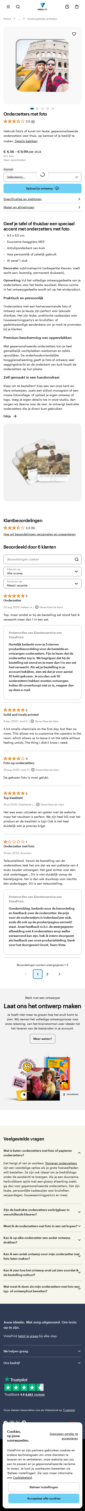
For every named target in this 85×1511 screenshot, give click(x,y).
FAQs (7, 416)
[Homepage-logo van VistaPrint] (42, 6)
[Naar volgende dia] (79, 65)
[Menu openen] (8, 7)
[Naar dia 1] (32, 108)
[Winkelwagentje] (77, 6)
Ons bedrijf (11, 1363)
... (19, 18)
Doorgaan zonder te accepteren (64, 1436)
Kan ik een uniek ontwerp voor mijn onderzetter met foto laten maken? (41, 1256)
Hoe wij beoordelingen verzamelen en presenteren (39, 534)
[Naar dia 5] (53, 108)
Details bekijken (26, 141)
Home (7, 18)
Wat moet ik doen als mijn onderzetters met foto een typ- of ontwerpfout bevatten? (41, 1289)
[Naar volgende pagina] (59, 974)
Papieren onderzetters (61, 1163)
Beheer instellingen (44, 1487)
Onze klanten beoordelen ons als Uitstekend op (39, 1409)
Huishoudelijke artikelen (42, 18)
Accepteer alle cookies (44, 1498)
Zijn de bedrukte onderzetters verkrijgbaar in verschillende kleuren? (36, 1212)
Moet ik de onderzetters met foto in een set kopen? (40, 1226)
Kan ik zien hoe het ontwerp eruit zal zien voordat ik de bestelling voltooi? (41, 1272)
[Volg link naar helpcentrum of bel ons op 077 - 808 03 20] (67, 6)
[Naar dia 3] (42, 108)
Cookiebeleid (22, 1477)
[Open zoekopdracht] (18, 6)
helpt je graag (28, 1336)
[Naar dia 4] (47, 108)
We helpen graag (15, 1351)
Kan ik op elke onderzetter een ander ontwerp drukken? (36, 1240)
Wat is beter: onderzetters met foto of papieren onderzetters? (37, 1153)
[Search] (77, 559)
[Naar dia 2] (37, 108)
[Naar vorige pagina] (25, 974)
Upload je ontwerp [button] (39, 188)
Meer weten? (42, 1039)
